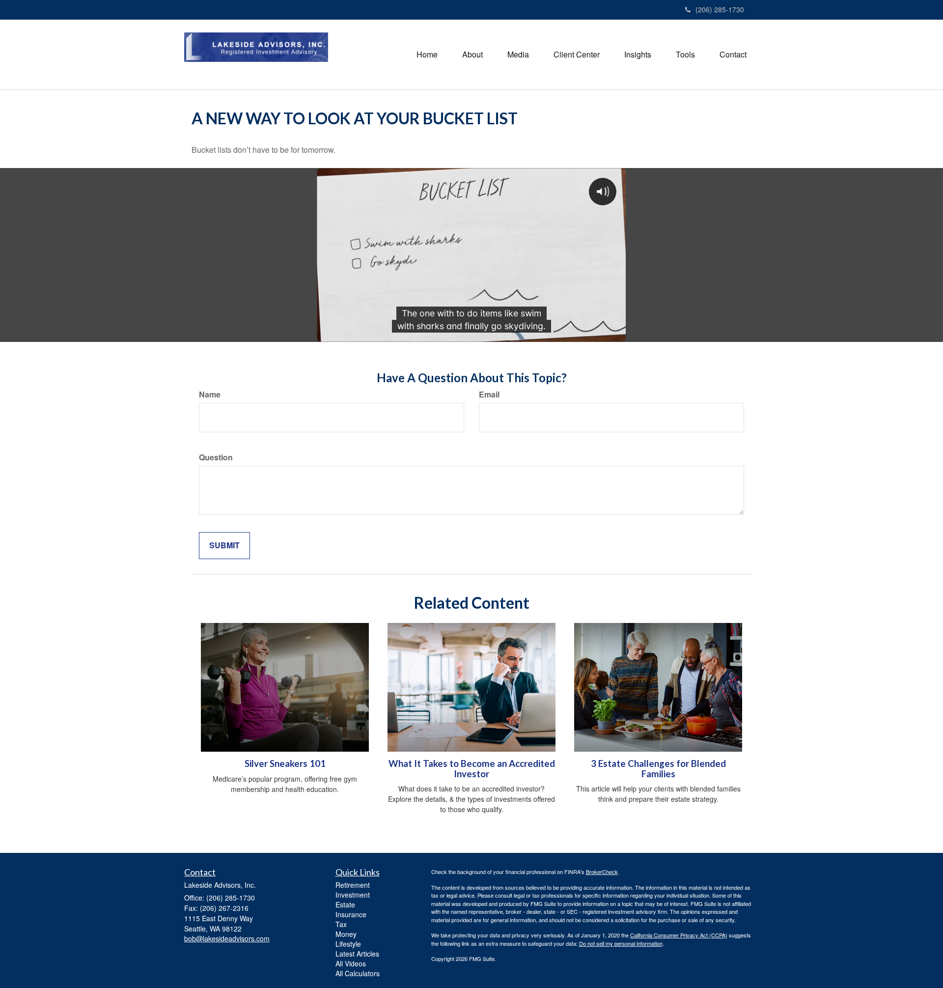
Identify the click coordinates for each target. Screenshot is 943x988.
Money (346, 934)
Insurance (350, 914)
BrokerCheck (602, 871)
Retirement (352, 885)
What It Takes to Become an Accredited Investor (471, 768)
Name (210, 394)
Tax (341, 924)
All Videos (350, 963)
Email (489, 394)
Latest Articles (357, 954)
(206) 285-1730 (719, 9)
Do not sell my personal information (621, 943)
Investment (352, 895)
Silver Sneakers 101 (285, 763)
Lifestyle (348, 944)
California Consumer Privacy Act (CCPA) (678, 935)
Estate (345, 904)
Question (216, 457)
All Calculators (357, 973)
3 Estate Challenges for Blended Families (658, 768)
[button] (472, 54)
